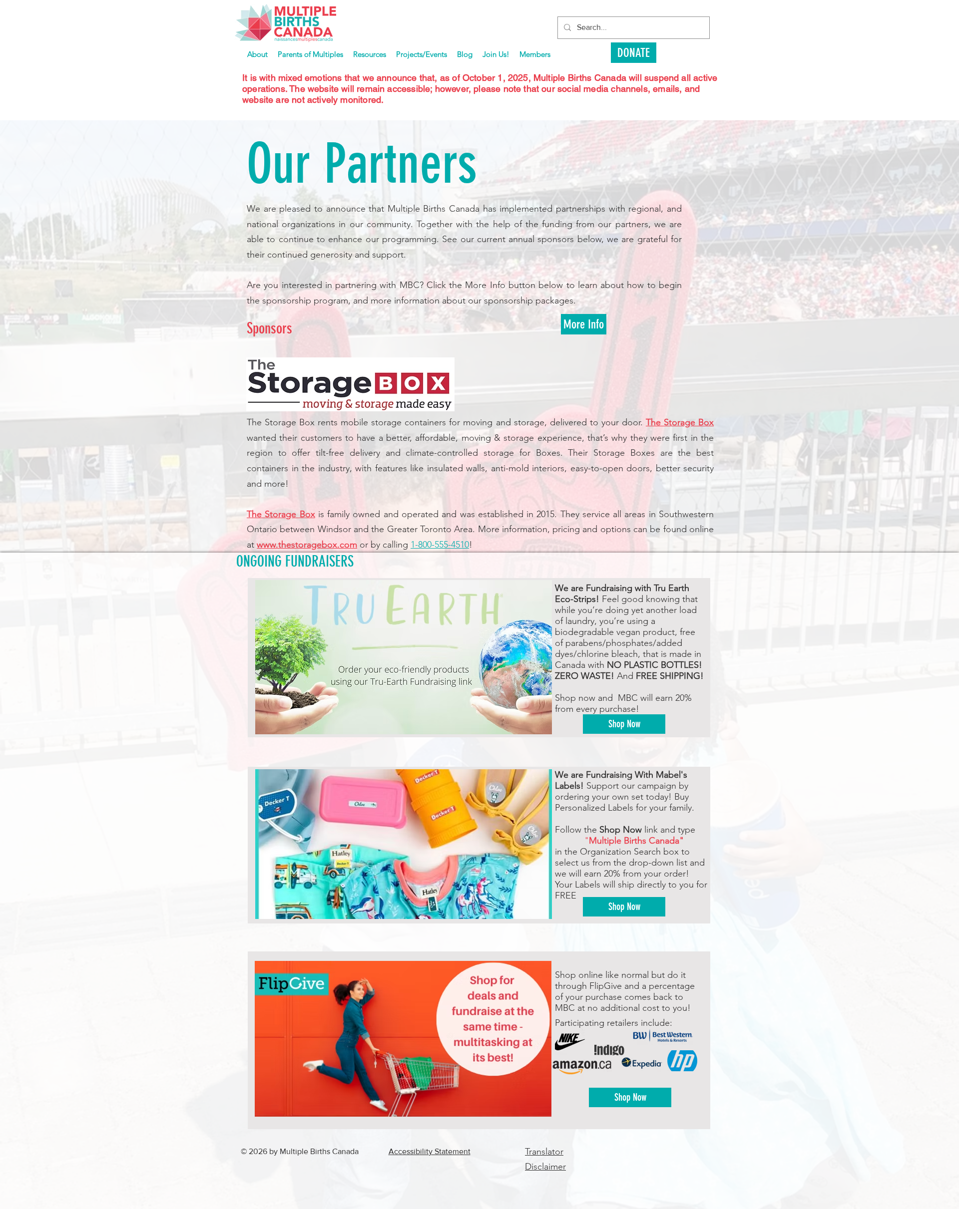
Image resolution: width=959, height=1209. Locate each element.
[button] (421, 54)
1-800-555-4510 (440, 544)
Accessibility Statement (430, 1151)
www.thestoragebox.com (307, 544)
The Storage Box (680, 422)
